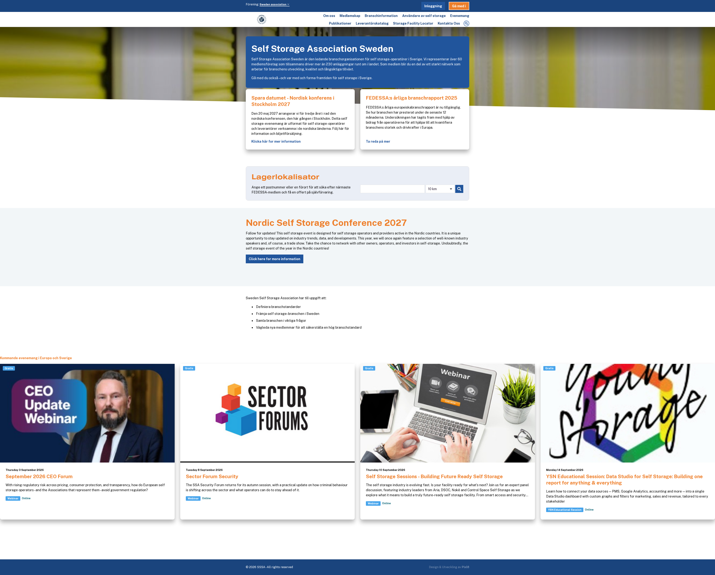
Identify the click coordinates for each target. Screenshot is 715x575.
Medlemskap (350, 16)
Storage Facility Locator (413, 23)
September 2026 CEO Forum (39, 476)
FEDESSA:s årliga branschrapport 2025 (411, 98)
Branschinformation (381, 16)
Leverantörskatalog (372, 23)
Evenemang (459, 16)
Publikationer (340, 23)
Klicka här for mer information (276, 141)
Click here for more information (274, 259)
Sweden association (273, 4)
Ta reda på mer (378, 141)
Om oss (329, 16)
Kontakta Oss (449, 23)
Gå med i (459, 6)
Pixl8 (465, 567)
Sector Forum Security (212, 476)
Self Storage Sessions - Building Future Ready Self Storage (434, 476)
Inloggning (433, 6)
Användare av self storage (424, 16)
